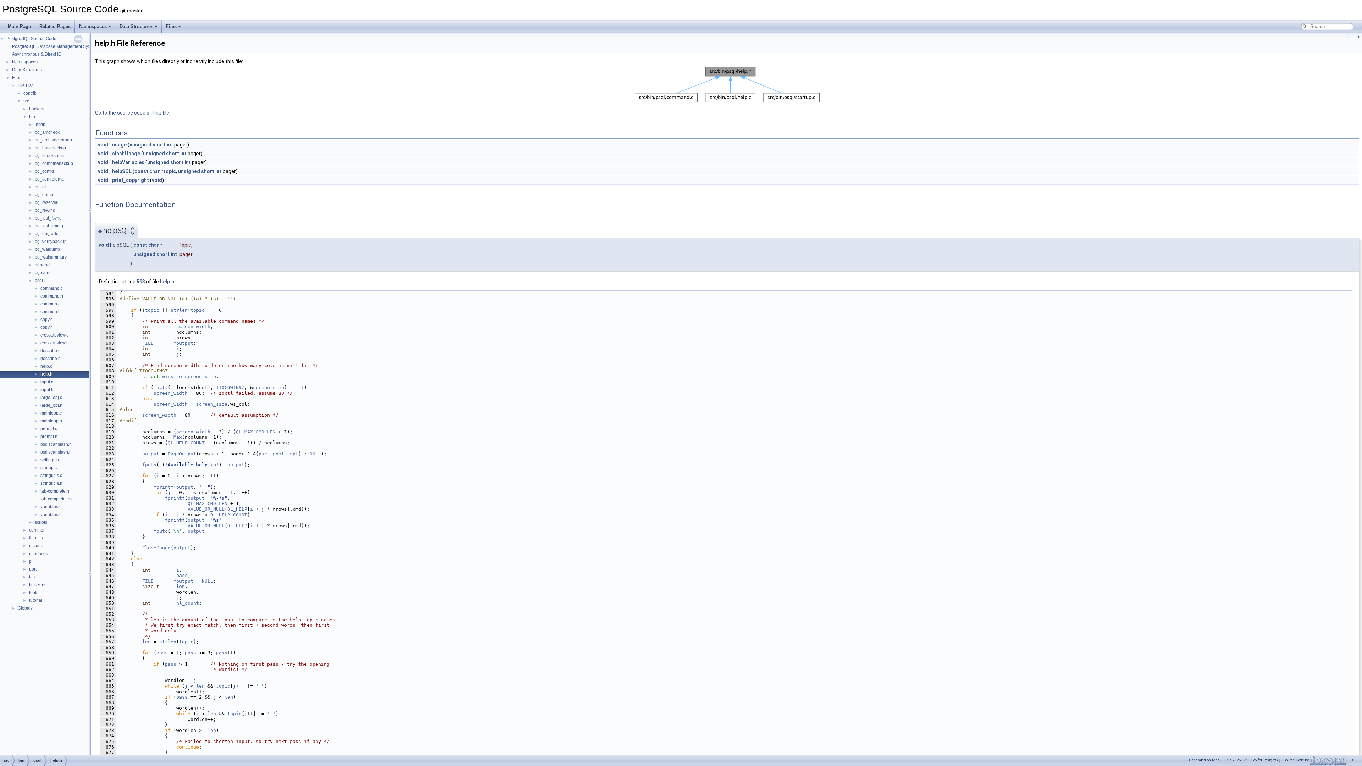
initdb (40, 124)
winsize (172, 376)
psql (39, 280)
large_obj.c (51, 397)
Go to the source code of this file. (132, 113)
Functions (1352, 36)
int (170, 145)
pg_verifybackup (51, 241)
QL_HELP (237, 509)
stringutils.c (51, 475)
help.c (46, 366)
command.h (51, 296)
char (154, 171)
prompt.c (48, 428)
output (184, 343)
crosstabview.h (54, 342)
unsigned (140, 145)
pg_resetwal (47, 202)
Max (177, 437)
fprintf (163, 487)
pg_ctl (40, 186)
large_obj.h (51, 405)
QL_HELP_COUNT (186, 442)
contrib (30, 93)
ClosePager (156, 547)
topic (170, 171)
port (33, 569)
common (37, 530)
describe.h (50, 358)
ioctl (161, 387)
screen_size (200, 376)
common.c (50, 303)
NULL (315, 453)
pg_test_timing (49, 225)
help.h (46, 374)
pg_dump (44, 194)
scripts (41, 522)
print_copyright (130, 180)
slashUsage (126, 153)
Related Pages (55, 26)
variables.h (51, 514)
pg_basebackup (50, 147)
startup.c (48, 467)
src (26, 101)
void (103, 145)
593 (141, 281)
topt (292, 453)
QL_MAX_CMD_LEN (256, 431)
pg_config (44, 171)
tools (33, 592)
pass (182, 575)
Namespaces (93, 26)
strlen (179, 310)
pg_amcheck (47, 132)
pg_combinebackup (54, 163)
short (159, 145)
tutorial (35, 600)
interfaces (38, 553)
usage (119, 145)
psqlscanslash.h (56, 444)
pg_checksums (49, 155)
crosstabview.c (54, 335)
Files (171, 26)
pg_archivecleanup (53, 140)
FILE (148, 343)
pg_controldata (49, 179)
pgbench (43, 264)
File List (25, 85)
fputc (161, 531)
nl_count (187, 603)
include (36, 545)
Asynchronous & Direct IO (36, 54)
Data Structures (136, 26)
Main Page (19, 26)
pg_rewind (45, 210)
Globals (25, 608)
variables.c (50, 506)
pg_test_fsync (48, 218)
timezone (38, 584)
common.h (50, 311)
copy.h (46, 327)
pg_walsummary (51, 257)
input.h (47, 389)
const (141, 171)
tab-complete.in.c (56, 498)
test (32, 576)
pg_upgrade (47, 233)
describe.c (50, 350)
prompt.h (48, 436)
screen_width (193, 326)
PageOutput (182, 453)
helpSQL (122, 171)
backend (37, 108)
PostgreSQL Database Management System (54, 46)
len (180, 586)
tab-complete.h (54, 491)
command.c (51, 288)
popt (278, 453)
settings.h (49, 459)
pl (31, 561)
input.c (46, 381)
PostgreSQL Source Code (31, 38)
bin (32, 116)
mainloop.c (51, 413)
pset (264, 453)
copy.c (46, 319)
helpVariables (128, 162)
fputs (149, 464)
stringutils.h (51, 483)
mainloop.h (51, 420)
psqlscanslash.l (55, 452)
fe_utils (36, 537)
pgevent (42, 272)
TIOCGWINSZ (230, 387)
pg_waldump (47, 249)
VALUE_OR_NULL (206, 509)
